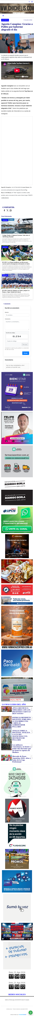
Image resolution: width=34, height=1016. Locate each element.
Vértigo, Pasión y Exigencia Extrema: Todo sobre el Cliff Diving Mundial (16, 236)
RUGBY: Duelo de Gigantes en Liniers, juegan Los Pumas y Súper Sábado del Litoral (15, 291)
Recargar (25, 344)
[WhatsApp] (32, 1)
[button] (29, 1)
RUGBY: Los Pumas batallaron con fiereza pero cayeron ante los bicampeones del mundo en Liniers (16, 263)
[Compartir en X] (7, 210)
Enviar (26, 353)
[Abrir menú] (3, 15)
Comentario (7, 319)
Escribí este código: (10, 332)
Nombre (7, 312)
